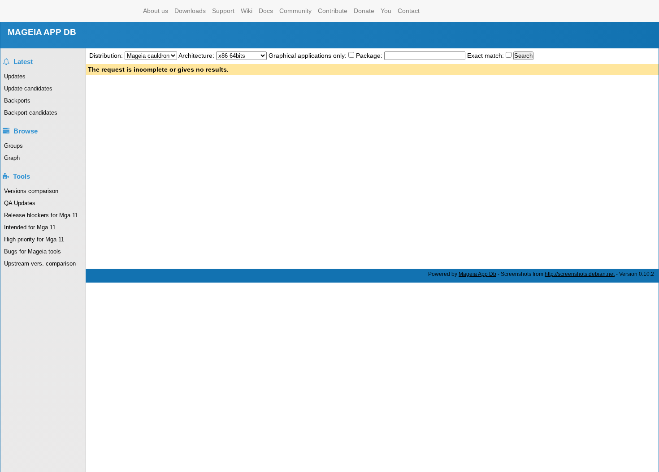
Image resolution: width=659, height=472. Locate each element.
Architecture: (197, 55)
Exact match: (486, 55)
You (386, 10)
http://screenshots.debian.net (580, 274)
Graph (12, 157)
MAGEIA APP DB (42, 32)
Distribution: (107, 55)
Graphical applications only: (308, 55)
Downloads (190, 10)
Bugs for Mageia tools (32, 251)
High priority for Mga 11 (34, 239)
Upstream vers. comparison (40, 263)
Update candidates (28, 88)
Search (523, 55)
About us (155, 10)
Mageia (104, 11)
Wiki (246, 10)
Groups (13, 145)
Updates (15, 76)
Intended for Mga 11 (30, 227)
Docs (266, 10)
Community (295, 10)
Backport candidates (30, 112)
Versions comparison (31, 191)
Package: (370, 55)
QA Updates (19, 203)
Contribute (332, 10)
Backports (17, 100)
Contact (409, 10)
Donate (364, 10)
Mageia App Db (477, 274)
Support (223, 10)
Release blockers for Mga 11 (41, 215)
